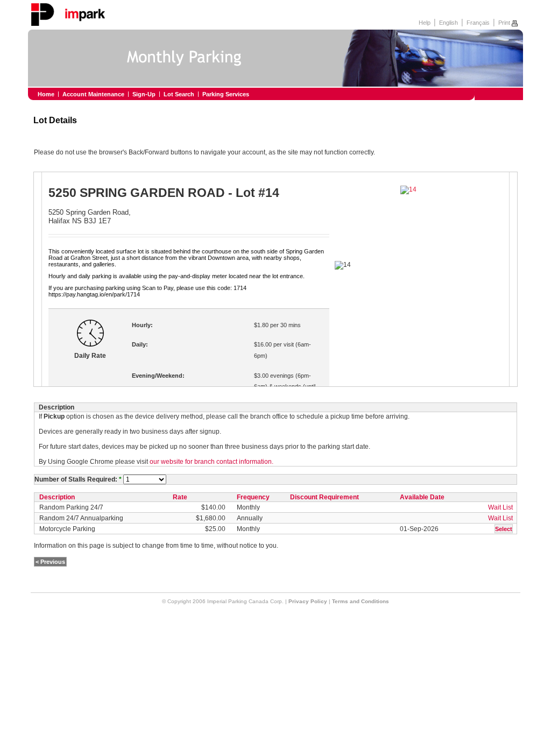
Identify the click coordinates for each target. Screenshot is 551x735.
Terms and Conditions (360, 601)
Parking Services (225, 94)
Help (424, 22)
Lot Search (179, 94)
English (448, 22)
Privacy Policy (307, 601)
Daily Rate (90, 355)
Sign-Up (144, 94)
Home (46, 94)
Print (505, 22)
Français (478, 22)
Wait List (500, 507)
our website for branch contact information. (211, 461)
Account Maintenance (93, 94)
